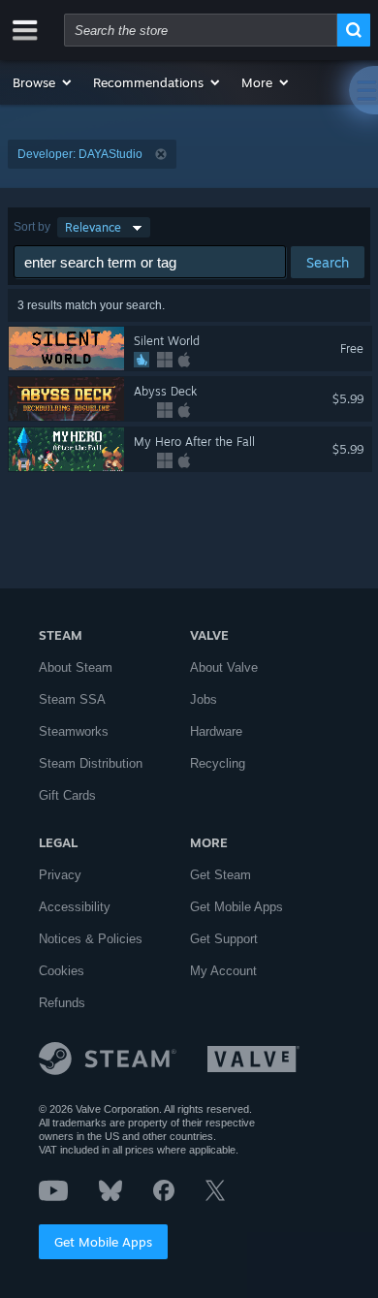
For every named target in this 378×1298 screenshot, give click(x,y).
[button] (43, 82)
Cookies (61, 971)
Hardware (216, 731)
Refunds (62, 1003)
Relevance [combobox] (93, 227)
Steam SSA (72, 699)
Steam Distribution (90, 763)
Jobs (203, 699)
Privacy (60, 875)
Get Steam (220, 875)
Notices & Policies (90, 939)
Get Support (224, 939)
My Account (223, 971)
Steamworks (74, 731)
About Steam (75, 667)
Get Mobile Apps (103, 1242)
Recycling (217, 763)
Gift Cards (67, 795)
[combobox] (200, 30)
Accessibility (74, 907)
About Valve (224, 667)
